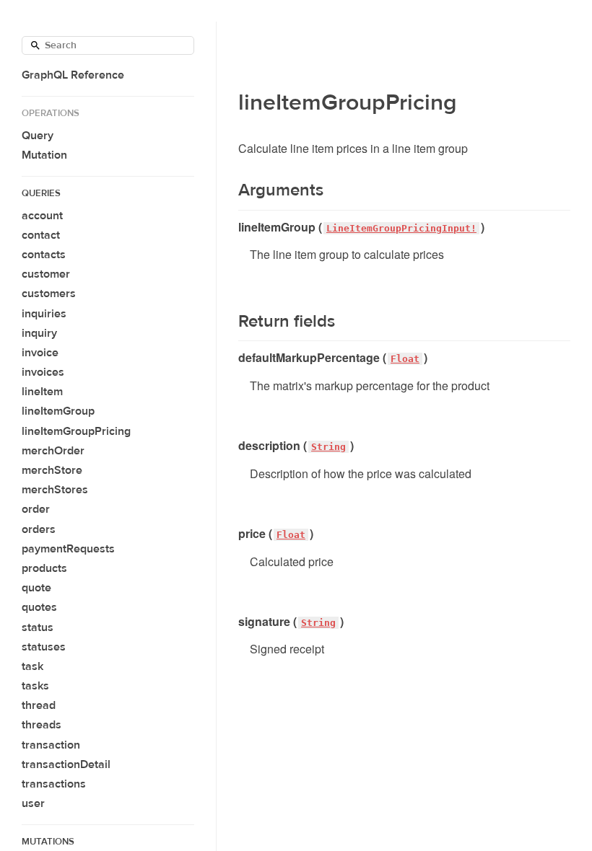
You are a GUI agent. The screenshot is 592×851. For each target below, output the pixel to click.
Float (405, 358)
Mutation (44, 155)
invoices (43, 372)
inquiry (39, 333)
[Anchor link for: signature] (233, 621)
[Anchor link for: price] (233, 533)
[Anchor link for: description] (233, 445)
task (32, 666)
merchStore (52, 470)
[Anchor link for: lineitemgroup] (233, 227)
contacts (44, 254)
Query (37, 135)
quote (36, 588)
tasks (35, 686)
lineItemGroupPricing (76, 431)
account (42, 215)
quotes (39, 607)
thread (39, 705)
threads (41, 725)
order (36, 509)
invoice (40, 352)
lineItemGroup (58, 411)
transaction (51, 745)
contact (41, 235)
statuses (44, 647)
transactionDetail (66, 764)
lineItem (42, 391)
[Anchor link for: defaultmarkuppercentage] (233, 357)
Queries (41, 193)
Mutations (48, 841)
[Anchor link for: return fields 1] (229, 321)
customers (49, 293)
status (37, 627)
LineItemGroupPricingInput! (401, 228)
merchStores (55, 489)
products (44, 568)
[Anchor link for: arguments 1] (229, 190)
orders (39, 529)
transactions (54, 784)
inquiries (44, 314)
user (33, 803)
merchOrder (53, 451)
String (328, 446)
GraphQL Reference (73, 75)
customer (46, 274)
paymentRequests (68, 549)
